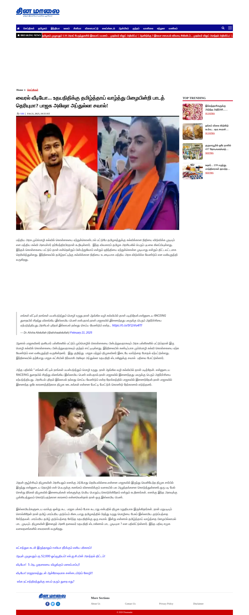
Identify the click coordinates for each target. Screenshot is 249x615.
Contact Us (130, 603)
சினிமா (77, 28)
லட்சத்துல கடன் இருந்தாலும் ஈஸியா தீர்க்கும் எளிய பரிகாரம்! (54, 548)
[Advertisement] (117, 62)
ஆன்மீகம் (124, 28)
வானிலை (148, 28)
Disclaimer (198, 603)
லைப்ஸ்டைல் (108, 28)
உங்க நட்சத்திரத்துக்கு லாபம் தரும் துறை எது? (45, 581)
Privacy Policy (166, 603)
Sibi (22, 114)
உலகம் (67, 28)
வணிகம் (173, 28)
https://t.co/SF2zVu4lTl (127, 325)
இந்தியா (55, 28)
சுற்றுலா (161, 28)
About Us (95, 603)
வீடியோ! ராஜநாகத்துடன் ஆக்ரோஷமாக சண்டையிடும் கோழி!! (54, 573)
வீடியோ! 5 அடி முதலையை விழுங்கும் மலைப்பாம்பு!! (48, 564)
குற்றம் (136, 28)
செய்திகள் (28, 28)
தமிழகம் (42, 28)
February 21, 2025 (81, 332)
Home (19, 90)
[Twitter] (53, 604)
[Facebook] (47, 604)
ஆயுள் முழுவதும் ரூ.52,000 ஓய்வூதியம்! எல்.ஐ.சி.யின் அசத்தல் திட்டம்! (60, 556)
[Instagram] (58, 604)
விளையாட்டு (91, 28)
